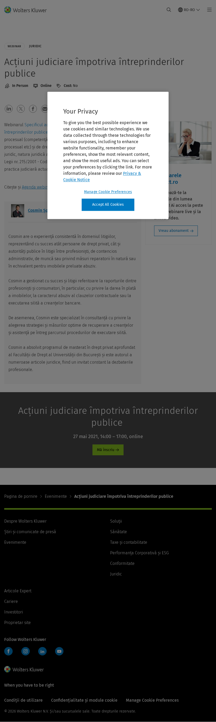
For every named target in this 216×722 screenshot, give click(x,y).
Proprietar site (17, 622)
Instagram (25, 651)
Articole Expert (17, 590)
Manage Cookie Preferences (108, 192)
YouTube (59, 651)
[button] (9, 109)
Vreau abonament (174, 230)
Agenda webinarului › (41, 187)
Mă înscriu (105, 450)
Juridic (116, 573)
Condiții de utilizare (23, 700)
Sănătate (118, 531)
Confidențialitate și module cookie (84, 700)
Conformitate (122, 563)
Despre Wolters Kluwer (25, 521)
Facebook (8, 651)
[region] (108, 155)
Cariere (11, 601)
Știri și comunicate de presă (30, 531)
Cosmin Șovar (41, 210)
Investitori (13, 612)
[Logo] (28, 9)
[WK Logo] (24, 669)
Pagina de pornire (20, 496)
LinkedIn (42, 651)
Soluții (116, 521)
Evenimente (56, 496)
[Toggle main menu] (208, 9)
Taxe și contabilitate (128, 542)
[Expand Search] (169, 9)
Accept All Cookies (108, 204)
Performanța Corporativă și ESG (139, 552)
